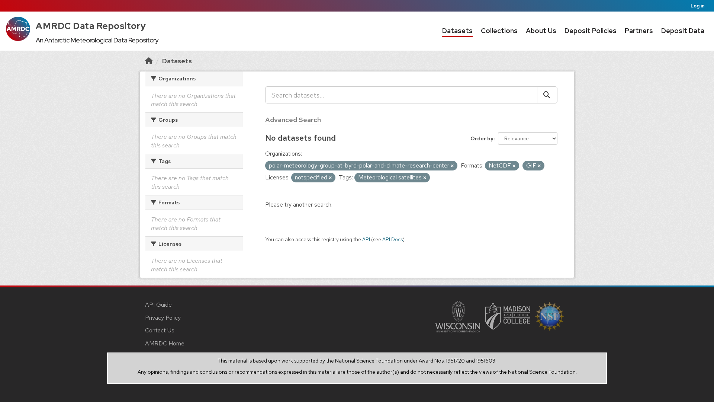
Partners (639, 30)
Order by (481, 138)
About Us (541, 30)
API (366, 239)
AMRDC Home (164, 343)
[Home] (148, 61)
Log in (698, 6)
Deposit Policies (591, 30)
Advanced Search (293, 119)
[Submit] (547, 94)
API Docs (392, 239)
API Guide (158, 305)
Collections (499, 30)
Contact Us (159, 330)
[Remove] (452, 166)
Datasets (457, 30)
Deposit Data (682, 30)
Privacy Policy (163, 318)
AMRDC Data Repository (91, 26)
